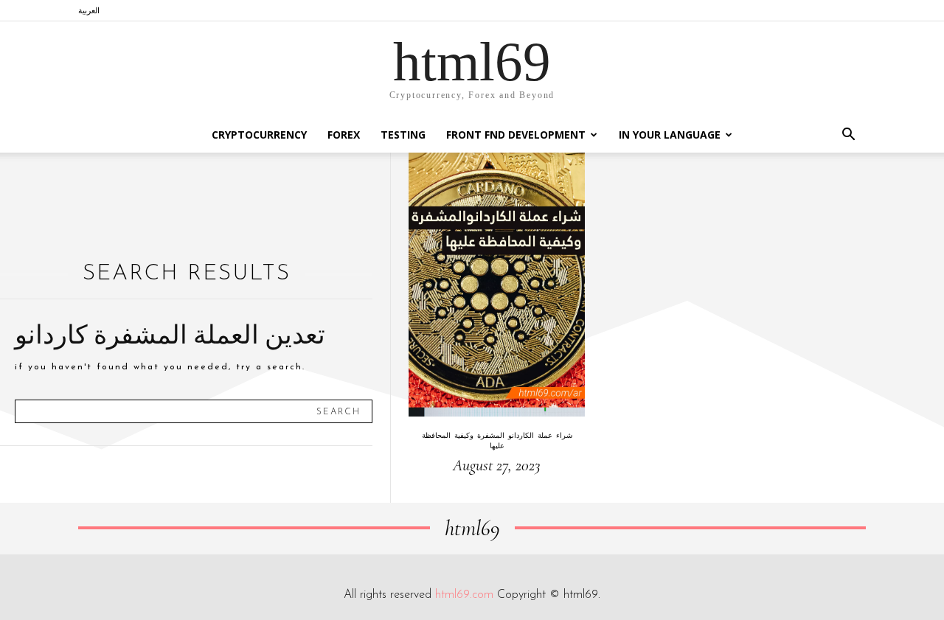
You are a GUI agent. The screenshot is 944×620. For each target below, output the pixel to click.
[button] (848, 136)
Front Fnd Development (516, 135)
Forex (343, 135)
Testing (403, 135)
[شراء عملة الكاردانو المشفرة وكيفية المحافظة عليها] (497, 285)
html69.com (464, 595)
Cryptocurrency (259, 135)
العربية (89, 9)
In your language (670, 135)
